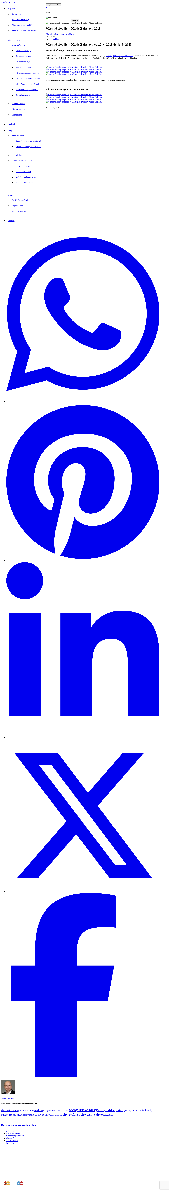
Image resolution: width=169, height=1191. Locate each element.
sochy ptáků (28, 1115)
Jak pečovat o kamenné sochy (28, 84)
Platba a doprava (13, 1133)
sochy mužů (16, 1114)
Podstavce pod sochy (20, 19)
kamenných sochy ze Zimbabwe (119, 56)
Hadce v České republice (22, 161)
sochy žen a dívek (91, 1114)
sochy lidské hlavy (83, 1110)
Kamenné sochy (18, 45)
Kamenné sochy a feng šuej (27, 89)
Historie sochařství (19, 109)
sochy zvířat (68, 1114)
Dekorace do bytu (23, 62)
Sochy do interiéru (23, 56)
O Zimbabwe (17, 155)
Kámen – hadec (18, 104)
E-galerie (11, 9)
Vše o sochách (14, 40)
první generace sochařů (52, 1110)
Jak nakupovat (12, 1140)
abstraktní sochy (10, 1110)
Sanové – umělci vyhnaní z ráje (29, 141)
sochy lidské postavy (111, 1110)
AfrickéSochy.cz (8, 2)
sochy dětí (65, 1110)
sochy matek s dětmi (135, 1110)
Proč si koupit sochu (24, 67)
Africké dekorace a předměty (24, 31)
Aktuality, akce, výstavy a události (60, 34)
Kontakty (11, 220)
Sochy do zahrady (23, 50)
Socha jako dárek (23, 95)
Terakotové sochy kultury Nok (28, 146)
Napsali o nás (17, 206)
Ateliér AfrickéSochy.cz (22, 200)
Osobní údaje (11, 1138)
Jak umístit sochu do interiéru (28, 78)
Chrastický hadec (23, 166)
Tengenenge (17, 115)
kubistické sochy (27, 1110)
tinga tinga (109, 1115)
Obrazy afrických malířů (22, 25)
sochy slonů (54, 1115)
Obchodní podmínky (15, 1136)
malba (38, 1110)
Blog (10, 130)
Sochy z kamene (18, 14)
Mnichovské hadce (23, 171)
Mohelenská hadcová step (26, 177)
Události (11, 124)
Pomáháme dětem (19, 211)
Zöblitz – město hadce (25, 183)
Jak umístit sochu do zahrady (28, 73)
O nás (10, 195)
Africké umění (18, 136)
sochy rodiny (42, 1114)
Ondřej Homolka (56, 39)
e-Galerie (10, 1131)
